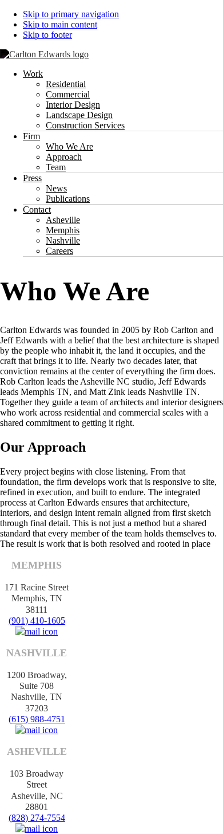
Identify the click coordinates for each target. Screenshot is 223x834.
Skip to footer (47, 35)
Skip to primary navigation (71, 14)
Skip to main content (60, 24)
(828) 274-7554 (37, 818)
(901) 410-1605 (37, 620)
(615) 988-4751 (37, 719)
